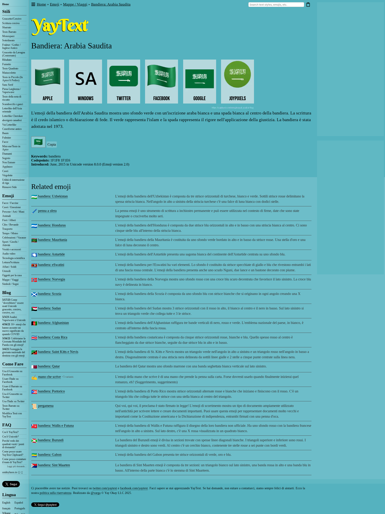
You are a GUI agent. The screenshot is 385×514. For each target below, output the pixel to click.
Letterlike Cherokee (12, 116)
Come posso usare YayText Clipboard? (12, 453)
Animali (6, 216)
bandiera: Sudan (49, 308)
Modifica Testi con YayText (12, 415)
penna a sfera (47, 211)
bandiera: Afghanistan (53, 323)
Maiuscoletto (9, 72)
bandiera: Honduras (52, 225)
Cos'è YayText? (10, 432)
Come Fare (12, 363)
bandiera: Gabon (49, 454)
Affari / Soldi (9, 266)
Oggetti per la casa (12, 275)
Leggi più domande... (17, 466)
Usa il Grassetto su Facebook (12, 373)
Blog (6, 292)
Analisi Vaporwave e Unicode (14, 318)
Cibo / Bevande (10, 224)
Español (18, 502)
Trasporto (7, 228)
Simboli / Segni (10, 284)
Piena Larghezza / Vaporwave (11, 90)
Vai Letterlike (9, 124)
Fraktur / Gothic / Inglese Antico (11, 46)
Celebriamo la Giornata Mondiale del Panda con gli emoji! (14, 341)
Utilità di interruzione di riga (13, 181)
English (6, 502)
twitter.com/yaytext (105, 488)
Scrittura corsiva (10, 23)
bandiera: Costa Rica (52, 337)
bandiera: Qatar (49, 366)
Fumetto (6, 64)
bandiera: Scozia (49, 294)
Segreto (6, 158)
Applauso (7, 166)
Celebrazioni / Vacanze (14, 237)
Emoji (8, 195)
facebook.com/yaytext (134, 488)
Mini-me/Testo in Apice (11, 148)
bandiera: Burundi (50, 440)
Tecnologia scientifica (13, 258)
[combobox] (276, 4)
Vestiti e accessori (11, 249)
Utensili (6, 271)
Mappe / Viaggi (10, 279)
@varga (95, 493)
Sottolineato (8, 40)
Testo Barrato (9, 31)
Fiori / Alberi (9, 220)
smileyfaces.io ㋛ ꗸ (12, 472)
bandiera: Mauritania (52, 240)
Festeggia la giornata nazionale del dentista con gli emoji (13, 352)
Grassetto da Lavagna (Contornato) (13, 54)
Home (5, 4)
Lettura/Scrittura (10, 262)
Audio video (8, 253)
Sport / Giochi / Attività (10, 243)
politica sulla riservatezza (55, 493)
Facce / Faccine (10, 203)
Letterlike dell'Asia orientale (12, 110)
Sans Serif (7, 84)
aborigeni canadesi (12, 120)
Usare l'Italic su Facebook (10, 380)
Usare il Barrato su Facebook (12, 388)
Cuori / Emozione (11, 207)
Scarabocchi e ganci (12, 104)
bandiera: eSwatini (51, 265)
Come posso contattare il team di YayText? (14, 461)
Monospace (8, 36)
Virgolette (7, 175)
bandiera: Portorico (51, 391)
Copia (51, 144)
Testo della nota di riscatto (11, 98)
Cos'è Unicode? (10, 436)
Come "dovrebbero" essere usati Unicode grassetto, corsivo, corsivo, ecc (13, 306)
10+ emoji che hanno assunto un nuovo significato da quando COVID (14, 329)
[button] (33, 4)
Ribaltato (7, 59)
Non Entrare (8, 162)
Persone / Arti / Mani (13, 211)
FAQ (6, 424)
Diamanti (7, 153)
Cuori (5, 171)
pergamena (45, 406)
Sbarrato (6, 27)
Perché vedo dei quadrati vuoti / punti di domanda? (13, 444)
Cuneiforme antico (12, 129)
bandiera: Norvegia (51, 279)
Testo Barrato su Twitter (10, 407)
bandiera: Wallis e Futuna (56, 425)
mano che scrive (49, 377)
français (6, 508)
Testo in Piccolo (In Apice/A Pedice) (12, 79)
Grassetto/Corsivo (11, 18)
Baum (5, 133)
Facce (5, 141)
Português (19, 508)
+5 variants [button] (68, 376)
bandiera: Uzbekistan (53, 196)
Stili (6, 11)
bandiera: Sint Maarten (54, 465)
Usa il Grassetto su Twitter (12, 395)
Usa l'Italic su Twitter (13, 401)
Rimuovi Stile (9, 187)
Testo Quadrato (10, 68)
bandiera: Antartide (51, 254)
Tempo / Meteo (10, 233)
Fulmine (6, 137)
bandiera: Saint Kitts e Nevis (58, 352)
